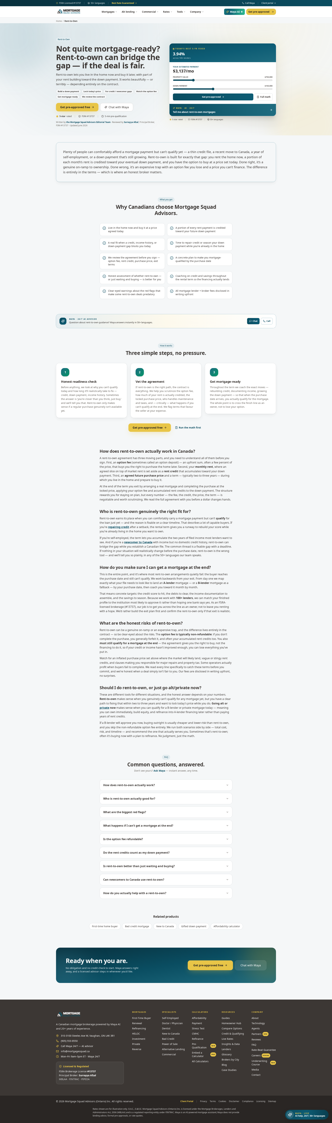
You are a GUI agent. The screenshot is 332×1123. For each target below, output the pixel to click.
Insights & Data (231, 1044)
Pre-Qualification (203, 1045)
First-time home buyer (105, 926)
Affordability (199, 1018)
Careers (260, 1055)
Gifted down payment (193, 926)
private (104, 708)
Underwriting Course (263, 1062)
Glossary (227, 1054)
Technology (258, 1023)
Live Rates (227, 1038)
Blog (224, 1064)
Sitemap (272, 1101)
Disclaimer (234, 1101)
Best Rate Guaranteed (123, 3)
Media (255, 1069)
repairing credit (118, 527)
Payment (197, 1023)
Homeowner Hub (231, 1023)
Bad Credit (168, 1038)
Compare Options (232, 1028)
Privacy (203, 1101)
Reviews (256, 1039)
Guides (226, 1018)
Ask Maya (159, 770)
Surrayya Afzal (131, 122)
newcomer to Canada (138, 542)
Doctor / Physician (172, 1023)
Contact (256, 1074)
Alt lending (128, 11)
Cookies (222, 1101)
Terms (213, 1101)
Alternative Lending (173, 1049)
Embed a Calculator (203, 1054)
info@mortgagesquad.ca (75, 1051)
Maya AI (235, 11)
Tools (180, 11)
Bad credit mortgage (137, 926)
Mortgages (108, 11)
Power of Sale (170, 1044)
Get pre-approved (258, 11)
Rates (166, 11)
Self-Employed (170, 1018)
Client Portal (186, 1101)
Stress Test (198, 1028)
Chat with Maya (119, 107)
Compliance (247, 1101)
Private (136, 1044)
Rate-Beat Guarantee (264, 1050)
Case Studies (229, 1070)
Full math (265, 96)
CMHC (195, 1033)
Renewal (137, 1023)
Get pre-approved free (75, 107)
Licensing (260, 1101)
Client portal (267, 3)
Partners (259, 1034)
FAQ (254, 1044)
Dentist (166, 1028)
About (255, 1018)
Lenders (226, 1049)
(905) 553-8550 (69, 1041)
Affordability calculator (227, 926)
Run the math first (190, 427)
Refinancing (139, 1028)
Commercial (149, 11)
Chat (255, 321)
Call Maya (250, 3)
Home (59, 21)
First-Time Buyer (141, 1018)
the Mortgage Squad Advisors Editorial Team (88, 122)
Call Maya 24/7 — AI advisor (77, 1046)
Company (195, 11)
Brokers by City (230, 1059)
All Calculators (200, 1061)
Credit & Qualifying (233, 1033)
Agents (256, 1028)
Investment (138, 1038)
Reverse (136, 1049)
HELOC (136, 1033)
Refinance (197, 1038)
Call (268, 321)
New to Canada (165, 926)
